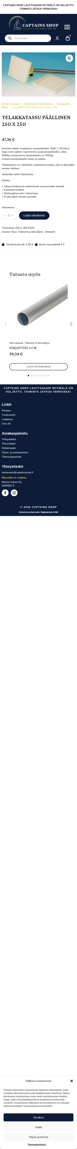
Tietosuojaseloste (37, 1144)
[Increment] (12, 215)
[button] (71, 1081)
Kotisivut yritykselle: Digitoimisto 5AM (38, 512)
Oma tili (6, 423)
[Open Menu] (67, 27)
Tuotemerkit (8, 414)
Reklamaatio (9, 448)
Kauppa (6, 410)
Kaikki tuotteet (11, 103)
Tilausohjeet (8, 443)
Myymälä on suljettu (14, 477)
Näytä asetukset (38, 1136)
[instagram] (14, 492)
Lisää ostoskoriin (34, 215)
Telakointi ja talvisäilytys (38, 103)
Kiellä (38, 1127)
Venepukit (63, 103)
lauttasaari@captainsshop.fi (17, 472)
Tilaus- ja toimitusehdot (15, 452)
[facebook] (5, 492)
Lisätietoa (7, 419)
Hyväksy (38, 1117)
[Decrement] (5, 215)
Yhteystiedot (9, 439)
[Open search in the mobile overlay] (28, 38)
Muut (5, 107)
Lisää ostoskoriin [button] (38, 366)
